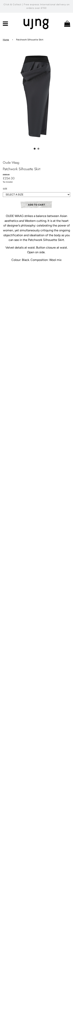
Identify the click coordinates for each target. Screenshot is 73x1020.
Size (5, 189)
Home (6, 39)
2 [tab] (38, 149)
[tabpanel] (36, 95)
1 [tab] (35, 149)
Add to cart (36, 204)
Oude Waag (11, 162)
